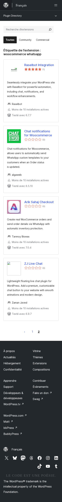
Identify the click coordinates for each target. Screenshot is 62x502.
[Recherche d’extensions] (50, 29)
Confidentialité (12, 369)
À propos (9, 351)
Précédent (24, 331)
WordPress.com (15, 415)
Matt (8, 421)
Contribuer (39, 380)
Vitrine (37, 351)
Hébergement (12, 363)
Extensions (40, 363)
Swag (38, 399)
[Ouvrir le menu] (56, 5)
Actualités (9, 357)
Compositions (41, 369)
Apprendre (9, 380)
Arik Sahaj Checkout (39, 202)
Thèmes (38, 357)
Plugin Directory (12, 15)
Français (17, 449)
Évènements (40, 386)
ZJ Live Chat (33, 263)
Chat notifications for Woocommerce (38, 133)
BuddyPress (12, 434)
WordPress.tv (13, 404)
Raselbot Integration (39, 65)
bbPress (10, 428)
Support (8, 386)
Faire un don (42, 393)
